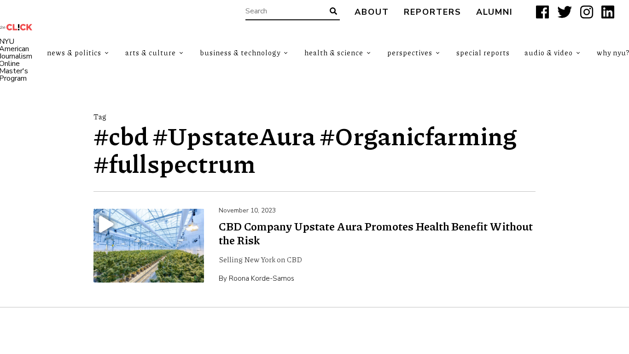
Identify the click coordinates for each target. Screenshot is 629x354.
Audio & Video (548, 52)
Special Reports (483, 52)
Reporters (432, 12)
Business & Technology (240, 52)
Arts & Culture (150, 52)
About (372, 12)
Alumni (494, 12)
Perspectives (409, 52)
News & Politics (74, 52)
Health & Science (333, 52)
